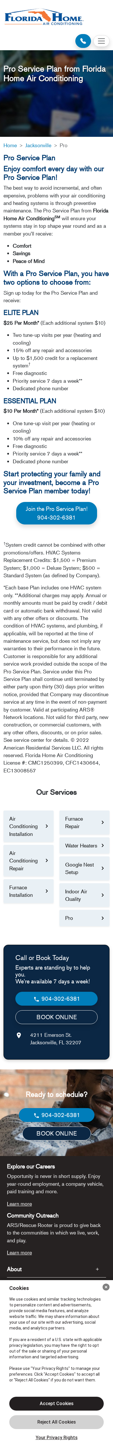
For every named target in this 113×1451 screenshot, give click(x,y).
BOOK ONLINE (57, 1017)
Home (10, 145)
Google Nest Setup (79, 868)
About (14, 1269)
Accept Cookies (57, 1403)
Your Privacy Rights (57, 1437)
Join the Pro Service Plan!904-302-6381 (57, 513)
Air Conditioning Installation (23, 826)
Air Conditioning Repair (23, 860)
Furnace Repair (74, 822)
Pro (69, 918)
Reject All (56, 1422)
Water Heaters (81, 845)
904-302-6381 (60, 998)
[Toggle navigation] (101, 41)
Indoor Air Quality (76, 895)
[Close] (106, 1287)
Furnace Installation (21, 891)
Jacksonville (38, 145)
